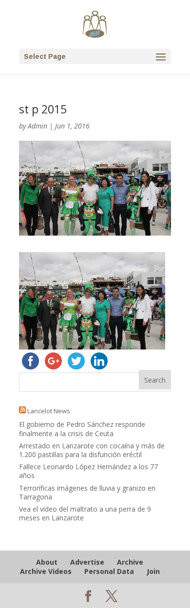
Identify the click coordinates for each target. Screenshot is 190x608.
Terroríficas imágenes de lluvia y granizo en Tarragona (87, 492)
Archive (130, 562)
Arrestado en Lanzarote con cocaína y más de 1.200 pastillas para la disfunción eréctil (92, 450)
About (46, 562)
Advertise (87, 562)
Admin (37, 125)
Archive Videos (46, 571)
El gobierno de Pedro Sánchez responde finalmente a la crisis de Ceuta (82, 429)
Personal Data (109, 571)
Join (153, 571)
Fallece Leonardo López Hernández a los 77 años (88, 471)
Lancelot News (48, 410)
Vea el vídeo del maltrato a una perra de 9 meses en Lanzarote (85, 513)
